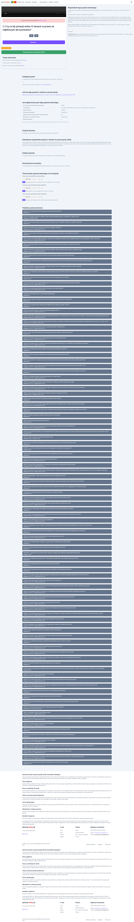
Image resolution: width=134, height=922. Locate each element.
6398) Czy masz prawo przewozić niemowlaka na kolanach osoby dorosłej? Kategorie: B (42, 399)
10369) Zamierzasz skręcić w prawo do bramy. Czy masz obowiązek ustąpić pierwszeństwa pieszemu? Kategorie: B (49, 256)
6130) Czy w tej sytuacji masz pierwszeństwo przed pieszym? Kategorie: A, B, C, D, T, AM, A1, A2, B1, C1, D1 (39, 674)
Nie (36, 35)
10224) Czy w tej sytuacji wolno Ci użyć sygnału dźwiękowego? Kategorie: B (39, 294)
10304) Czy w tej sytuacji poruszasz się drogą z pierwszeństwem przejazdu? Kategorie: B (43, 211)
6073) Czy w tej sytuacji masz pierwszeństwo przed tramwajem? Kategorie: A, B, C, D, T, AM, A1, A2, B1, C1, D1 (40, 740)
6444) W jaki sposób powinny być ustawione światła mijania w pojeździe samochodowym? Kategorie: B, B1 (46, 762)
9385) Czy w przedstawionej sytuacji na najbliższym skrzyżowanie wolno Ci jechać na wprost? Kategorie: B (47, 641)
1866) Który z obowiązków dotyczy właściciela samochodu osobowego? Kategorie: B (41, 564)
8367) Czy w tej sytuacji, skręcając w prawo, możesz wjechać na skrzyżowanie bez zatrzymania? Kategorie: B (48, 300)
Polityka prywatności (91, 844)
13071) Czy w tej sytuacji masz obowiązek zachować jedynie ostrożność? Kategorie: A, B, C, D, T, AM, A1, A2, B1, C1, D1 (42, 603)
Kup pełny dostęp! (42, 20)
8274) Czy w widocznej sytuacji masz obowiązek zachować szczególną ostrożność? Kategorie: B (44, 548)
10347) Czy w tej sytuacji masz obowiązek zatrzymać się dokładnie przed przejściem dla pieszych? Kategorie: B (48, 454)
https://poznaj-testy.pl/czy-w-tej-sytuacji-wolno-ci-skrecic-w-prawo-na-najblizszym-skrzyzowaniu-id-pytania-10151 (48, 94)
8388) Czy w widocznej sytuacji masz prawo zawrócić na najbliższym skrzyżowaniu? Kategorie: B (45, 691)
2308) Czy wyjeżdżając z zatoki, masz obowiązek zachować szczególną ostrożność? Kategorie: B (45, 476)
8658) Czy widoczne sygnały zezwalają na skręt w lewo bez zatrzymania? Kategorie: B (42, 415)
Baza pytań (28, 2)
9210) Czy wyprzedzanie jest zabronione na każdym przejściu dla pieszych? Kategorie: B (42, 630)
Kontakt (56, 2)
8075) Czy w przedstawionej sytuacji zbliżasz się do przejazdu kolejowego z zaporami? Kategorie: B (45, 349)
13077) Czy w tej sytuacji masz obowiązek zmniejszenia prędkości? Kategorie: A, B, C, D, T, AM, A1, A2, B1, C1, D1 (40, 459)
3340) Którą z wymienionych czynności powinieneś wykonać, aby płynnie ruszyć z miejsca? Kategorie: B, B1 (46, 278)
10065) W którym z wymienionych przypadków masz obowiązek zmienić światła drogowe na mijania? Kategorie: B (48, 509)
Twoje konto (108, 844)
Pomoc (77, 830)
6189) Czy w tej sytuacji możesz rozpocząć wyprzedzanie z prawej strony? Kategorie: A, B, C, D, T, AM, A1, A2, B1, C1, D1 (42, 377)
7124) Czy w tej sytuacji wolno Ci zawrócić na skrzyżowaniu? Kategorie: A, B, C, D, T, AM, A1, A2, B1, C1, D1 (39, 724)
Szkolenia (51, 2)
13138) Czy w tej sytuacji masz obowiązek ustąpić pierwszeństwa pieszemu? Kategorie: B (42, 696)
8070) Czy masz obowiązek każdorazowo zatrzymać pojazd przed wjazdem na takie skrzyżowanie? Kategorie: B (48, 333)
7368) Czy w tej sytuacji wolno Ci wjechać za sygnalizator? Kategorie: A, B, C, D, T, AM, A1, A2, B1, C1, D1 (38, 520)
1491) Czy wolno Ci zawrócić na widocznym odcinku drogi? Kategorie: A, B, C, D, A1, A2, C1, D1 (38, 437)
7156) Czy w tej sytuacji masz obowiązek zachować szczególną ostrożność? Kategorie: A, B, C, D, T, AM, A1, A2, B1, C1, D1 (42, 228)
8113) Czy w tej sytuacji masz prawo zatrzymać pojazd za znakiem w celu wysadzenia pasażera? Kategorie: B (47, 570)
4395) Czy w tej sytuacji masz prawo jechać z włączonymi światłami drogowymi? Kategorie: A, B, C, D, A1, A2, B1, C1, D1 (44, 707)
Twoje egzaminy (44, 2)
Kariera (62, 834)
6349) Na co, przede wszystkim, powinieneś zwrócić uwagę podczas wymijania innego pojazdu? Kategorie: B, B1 (48, 448)
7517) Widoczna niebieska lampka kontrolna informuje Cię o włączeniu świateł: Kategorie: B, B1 (43, 492)
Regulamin (100, 844)
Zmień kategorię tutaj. (46, 84)
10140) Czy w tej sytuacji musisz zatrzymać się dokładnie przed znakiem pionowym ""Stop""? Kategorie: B (47, 305)
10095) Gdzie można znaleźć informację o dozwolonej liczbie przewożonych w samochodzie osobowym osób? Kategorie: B (51, 702)
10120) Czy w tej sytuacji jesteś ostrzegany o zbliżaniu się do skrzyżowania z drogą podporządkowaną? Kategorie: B (49, 735)
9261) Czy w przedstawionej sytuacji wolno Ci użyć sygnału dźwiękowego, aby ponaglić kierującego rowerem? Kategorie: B (51, 559)
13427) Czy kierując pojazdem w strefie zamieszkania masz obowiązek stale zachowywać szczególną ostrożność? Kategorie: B (52, 245)
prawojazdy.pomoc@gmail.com (100, 832)
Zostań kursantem (79, 832)
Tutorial (77, 836)
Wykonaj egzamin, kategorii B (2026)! (34, 52)
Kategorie (34, 2)
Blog (61, 832)
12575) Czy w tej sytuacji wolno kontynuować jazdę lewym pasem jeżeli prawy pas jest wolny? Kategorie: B (47, 729)
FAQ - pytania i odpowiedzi (81, 834)
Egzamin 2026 (21, 2)
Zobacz (25, 60)
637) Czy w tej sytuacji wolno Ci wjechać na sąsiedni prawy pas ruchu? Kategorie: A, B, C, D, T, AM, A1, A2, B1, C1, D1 (41, 311)
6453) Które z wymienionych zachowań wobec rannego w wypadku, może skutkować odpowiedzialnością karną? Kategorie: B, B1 (52, 553)
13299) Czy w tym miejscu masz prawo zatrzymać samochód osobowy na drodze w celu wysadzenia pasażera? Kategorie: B (51, 233)
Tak (31, 35)
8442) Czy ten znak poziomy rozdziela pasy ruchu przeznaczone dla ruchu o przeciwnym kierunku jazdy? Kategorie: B (50, 443)
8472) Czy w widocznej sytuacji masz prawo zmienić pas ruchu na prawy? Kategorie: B (42, 663)
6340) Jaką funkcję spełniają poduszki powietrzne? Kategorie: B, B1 (36, 421)
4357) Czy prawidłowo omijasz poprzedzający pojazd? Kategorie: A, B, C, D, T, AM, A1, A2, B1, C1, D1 (37, 713)
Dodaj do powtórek (6, 48)
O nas (61, 830)
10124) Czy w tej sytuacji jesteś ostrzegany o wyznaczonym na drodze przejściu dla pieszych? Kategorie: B (47, 542)
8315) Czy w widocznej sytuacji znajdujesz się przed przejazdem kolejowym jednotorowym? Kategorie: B (46, 355)
